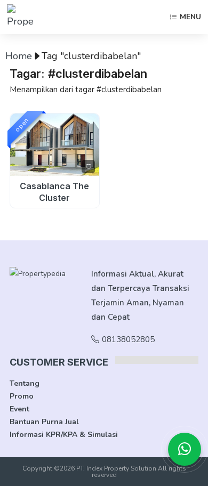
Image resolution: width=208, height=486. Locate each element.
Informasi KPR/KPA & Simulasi (64, 435)
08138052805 (128, 339)
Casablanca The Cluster (54, 192)
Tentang (24, 383)
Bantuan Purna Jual (44, 422)
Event (19, 409)
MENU (190, 17)
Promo (22, 396)
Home (18, 56)
